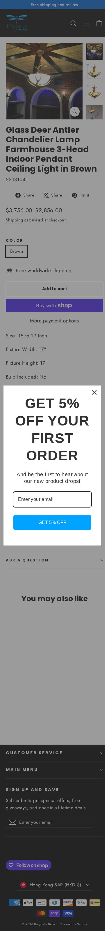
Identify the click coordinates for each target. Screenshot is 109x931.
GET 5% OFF (52, 522)
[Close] (94, 392)
